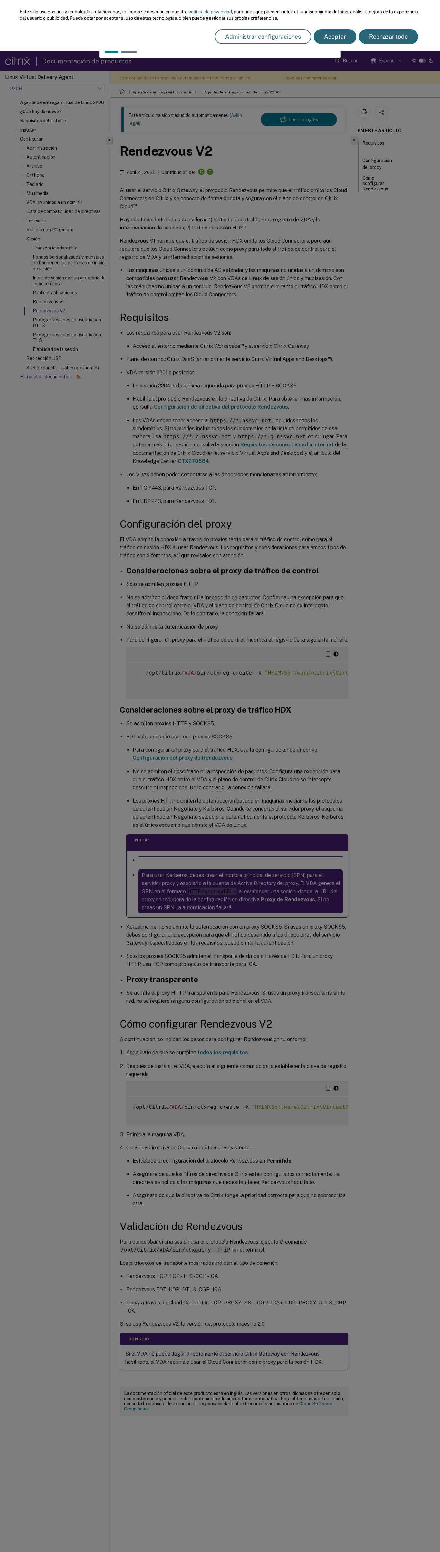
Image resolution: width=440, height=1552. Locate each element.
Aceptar (335, 36)
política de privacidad (210, 11)
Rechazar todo (388, 36)
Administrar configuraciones (263, 36)
